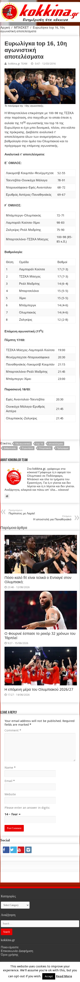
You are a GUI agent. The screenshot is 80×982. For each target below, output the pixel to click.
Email (10, 781)
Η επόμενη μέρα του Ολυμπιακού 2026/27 (39, 689)
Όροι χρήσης (9, 955)
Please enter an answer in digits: (27, 808)
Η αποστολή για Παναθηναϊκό (52, 518)
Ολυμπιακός (45, 448)
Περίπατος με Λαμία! (22, 512)
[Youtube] (21, 850)
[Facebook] (6, 850)
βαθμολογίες (10, 448)
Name (10, 767)
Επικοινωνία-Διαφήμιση (17, 951)
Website (10, 794)
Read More (64, 976)
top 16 (39, 443)
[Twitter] (13, 850)
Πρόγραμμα (62, 448)
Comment (13, 730)
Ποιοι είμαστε (10, 947)
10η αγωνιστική (22, 443)
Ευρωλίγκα (27, 448)
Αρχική (5, 27)
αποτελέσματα (56, 443)
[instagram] (28, 850)
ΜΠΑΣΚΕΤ (21, 27)
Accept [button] (49, 976)
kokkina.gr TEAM (17, 63)
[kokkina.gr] (40, 11)
